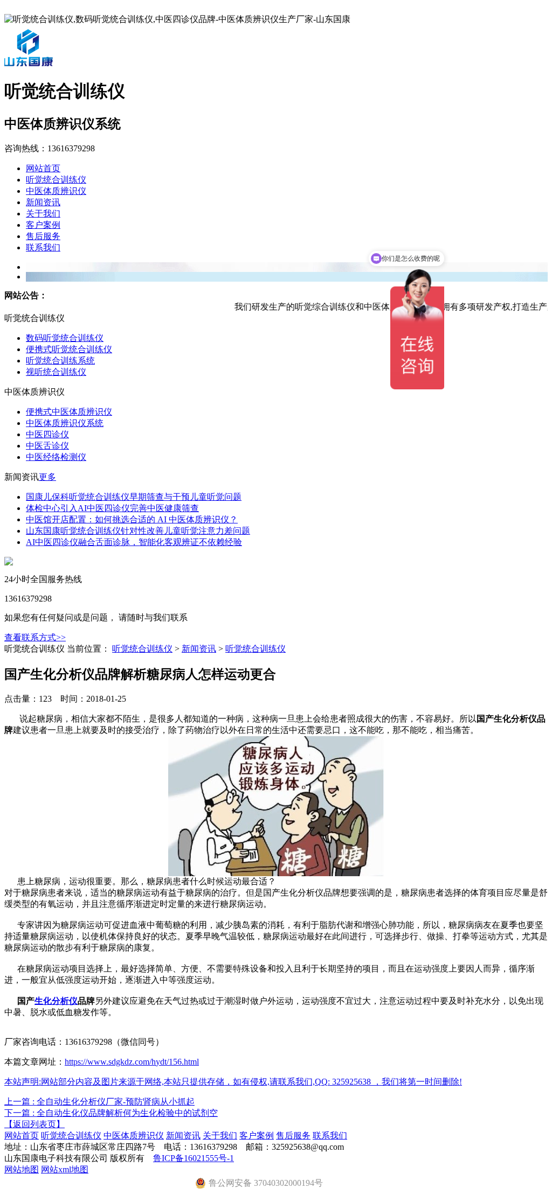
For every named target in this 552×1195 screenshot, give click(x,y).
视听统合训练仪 (56, 371)
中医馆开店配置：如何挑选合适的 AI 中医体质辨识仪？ (132, 519)
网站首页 (43, 168)
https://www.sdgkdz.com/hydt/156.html (132, 1061)
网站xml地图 (64, 1169)
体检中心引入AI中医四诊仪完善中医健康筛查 (112, 508)
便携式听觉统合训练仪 (69, 349)
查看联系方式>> (35, 637)
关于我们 (43, 213)
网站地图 (21, 1169)
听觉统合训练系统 (60, 360)
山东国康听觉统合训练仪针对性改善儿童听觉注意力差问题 (138, 530)
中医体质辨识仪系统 (65, 423)
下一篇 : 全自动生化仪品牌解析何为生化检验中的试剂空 (111, 1112)
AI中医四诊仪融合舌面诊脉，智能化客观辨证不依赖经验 (134, 542)
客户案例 (43, 224)
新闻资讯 (43, 202)
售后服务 (43, 236)
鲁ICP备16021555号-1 (193, 1158)
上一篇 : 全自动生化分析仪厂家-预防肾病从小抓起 (99, 1101)
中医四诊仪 (47, 434)
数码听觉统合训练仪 (65, 338)
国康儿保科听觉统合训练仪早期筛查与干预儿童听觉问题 (134, 496)
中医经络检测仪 (56, 457)
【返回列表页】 (34, 1124)
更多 (47, 476)
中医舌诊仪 (47, 445)
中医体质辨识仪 (56, 190)
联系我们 (43, 247)
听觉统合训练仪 (56, 179)
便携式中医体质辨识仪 (69, 411)
